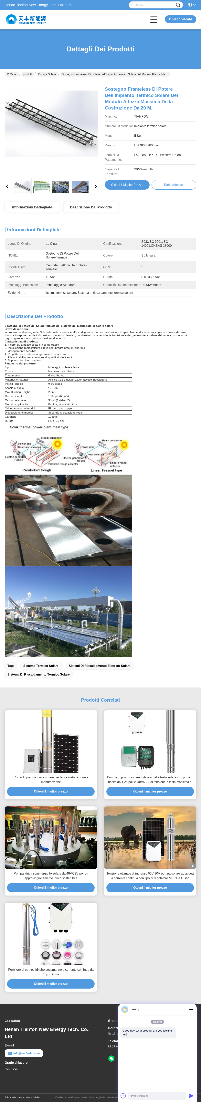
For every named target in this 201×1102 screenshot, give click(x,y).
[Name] (178, 5)
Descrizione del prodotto (91, 207)
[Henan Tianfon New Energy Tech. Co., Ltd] (26, 20)
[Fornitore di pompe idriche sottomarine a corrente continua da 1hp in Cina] (51, 934)
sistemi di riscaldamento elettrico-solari (99, 665)
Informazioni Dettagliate (32, 207)
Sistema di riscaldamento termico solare (38, 674)
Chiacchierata (180, 19)
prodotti (27, 74)
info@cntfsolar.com (26, 1053)
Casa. (13, 74)
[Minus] (191, 1009)
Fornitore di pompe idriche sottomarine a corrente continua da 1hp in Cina (51, 972)
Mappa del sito (32, 1097)
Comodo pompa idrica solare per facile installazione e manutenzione (51, 780)
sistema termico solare (40, 665)
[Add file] (123, 1095)
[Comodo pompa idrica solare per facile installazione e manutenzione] (51, 741)
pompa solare (47, 74)
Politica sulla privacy (14, 1097)
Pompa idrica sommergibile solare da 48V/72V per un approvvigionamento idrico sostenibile (51, 876)
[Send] (191, 1095)
